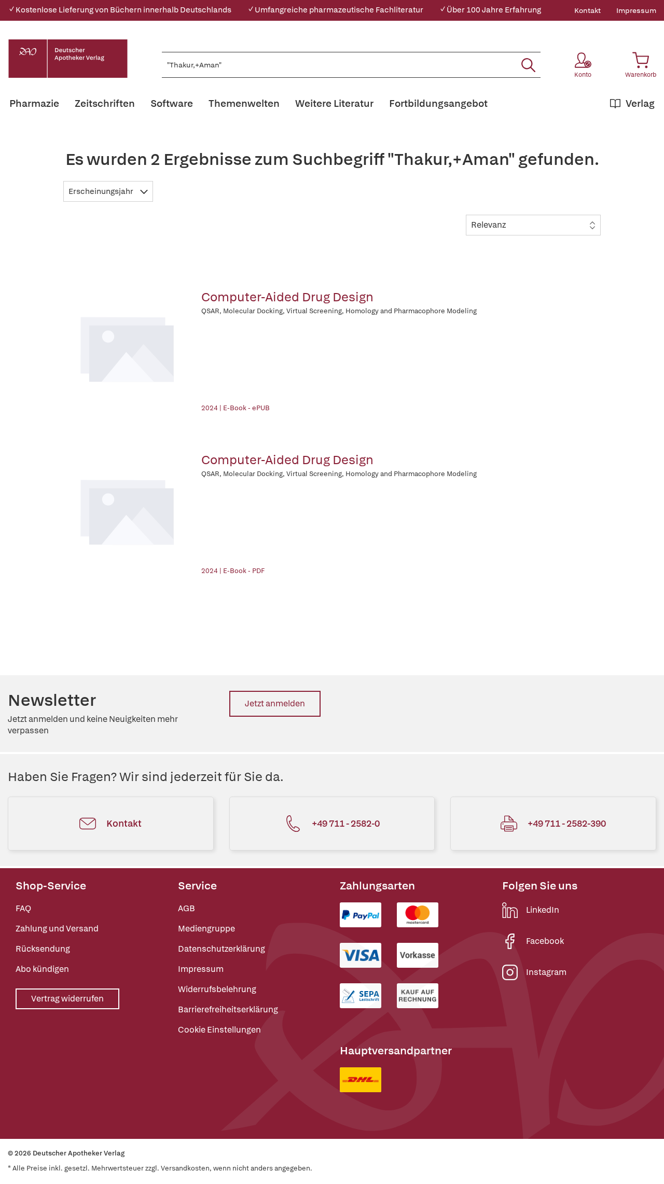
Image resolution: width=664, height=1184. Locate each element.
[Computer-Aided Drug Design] (127, 347)
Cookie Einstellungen (219, 1029)
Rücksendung (43, 948)
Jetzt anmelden (275, 703)
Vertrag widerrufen (67, 998)
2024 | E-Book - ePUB (235, 407)
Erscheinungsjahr (101, 191)
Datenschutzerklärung (221, 948)
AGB (186, 908)
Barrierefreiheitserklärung (228, 1009)
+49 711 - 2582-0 (346, 823)
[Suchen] (528, 65)
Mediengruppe (206, 928)
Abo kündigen (42, 969)
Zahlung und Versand (57, 928)
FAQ (23, 908)
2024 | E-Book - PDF (233, 570)
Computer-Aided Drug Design (287, 297)
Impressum (636, 10)
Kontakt (587, 10)
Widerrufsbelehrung (217, 989)
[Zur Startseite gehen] (68, 58)
